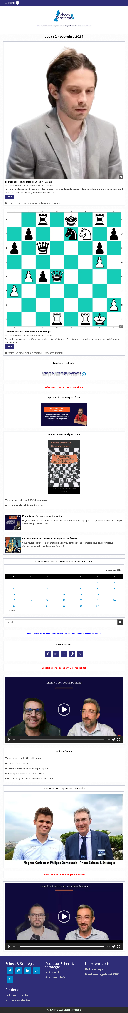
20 (47, 600)
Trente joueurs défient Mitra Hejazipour (24, 758)
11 (14, 594)
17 (114, 594)
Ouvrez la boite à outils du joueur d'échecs (64, 874)
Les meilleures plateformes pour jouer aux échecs (50, 538)
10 (114, 588)
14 (64, 594)
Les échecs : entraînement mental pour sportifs (27, 768)
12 (30, 594)
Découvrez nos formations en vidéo (64, 387)
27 (47, 605)
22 (81, 600)
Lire (10, 197)
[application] (64, 710)
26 (30, 605)
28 (64, 605)
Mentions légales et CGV (102, 974)
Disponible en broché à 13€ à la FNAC (24, 505)
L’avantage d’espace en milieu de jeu (42, 516)
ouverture (22, 203)
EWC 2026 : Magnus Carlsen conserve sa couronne (29, 778)
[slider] (62, 739)
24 (114, 600)
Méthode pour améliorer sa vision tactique (25, 773)
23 (97, 600)
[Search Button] (17, 3)
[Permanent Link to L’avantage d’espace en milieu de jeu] (13, 522)
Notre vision (53, 972)
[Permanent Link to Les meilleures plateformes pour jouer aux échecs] (13, 545)
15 (81, 594)
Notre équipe (94, 969)
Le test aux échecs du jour (17, 763)
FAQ (62, 977)
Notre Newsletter (17, 1000)
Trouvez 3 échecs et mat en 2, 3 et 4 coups (28, 331)
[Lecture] (9, 739)
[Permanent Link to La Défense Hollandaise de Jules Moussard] (64, 111)
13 (47, 594)
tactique (38, 353)
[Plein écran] (118, 739)
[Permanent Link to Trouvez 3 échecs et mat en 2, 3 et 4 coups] (64, 269)
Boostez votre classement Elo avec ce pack (64, 667)
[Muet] (113, 739)
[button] (64, 709)
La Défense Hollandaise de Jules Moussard (28, 181)
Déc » (14, 610)
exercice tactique (25, 353)
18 (14, 600)
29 (81, 605)
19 (30, 600)
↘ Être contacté (16, 995)
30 (97, 605)
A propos (51, 977)
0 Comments (47, 185)
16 (97, 594)
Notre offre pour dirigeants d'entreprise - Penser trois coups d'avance (64, 633)
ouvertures (32, 203)
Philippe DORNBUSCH (14, 185)
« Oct (7, 610)
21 (64, 600)
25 (14, 605)
